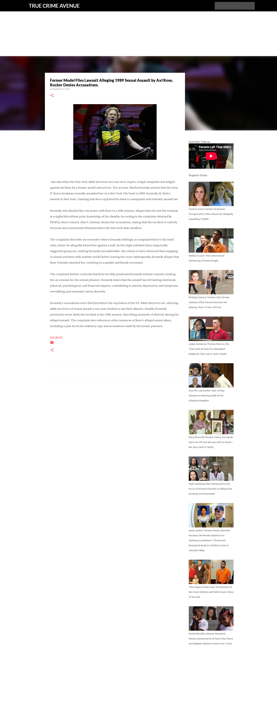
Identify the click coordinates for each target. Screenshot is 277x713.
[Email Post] (52, 343)
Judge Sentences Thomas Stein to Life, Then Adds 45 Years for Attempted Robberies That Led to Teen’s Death (209, 349)
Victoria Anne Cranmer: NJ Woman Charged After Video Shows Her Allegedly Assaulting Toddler (211, 214)
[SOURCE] (56, 337)
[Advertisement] (138, 22)
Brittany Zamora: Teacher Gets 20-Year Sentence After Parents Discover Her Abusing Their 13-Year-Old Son (209, 302)
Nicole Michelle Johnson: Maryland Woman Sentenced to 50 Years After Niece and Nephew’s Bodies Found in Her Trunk (211, 638)
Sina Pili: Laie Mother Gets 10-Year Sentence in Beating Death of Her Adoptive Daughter (207, 395)
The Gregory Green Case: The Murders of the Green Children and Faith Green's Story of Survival (211, 592)
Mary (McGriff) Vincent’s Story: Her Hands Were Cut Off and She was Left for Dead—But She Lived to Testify (211, 442)
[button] (52, 95)
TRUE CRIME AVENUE (54, 6)
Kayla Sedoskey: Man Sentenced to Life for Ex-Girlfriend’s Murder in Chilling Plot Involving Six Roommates (210, 489)
